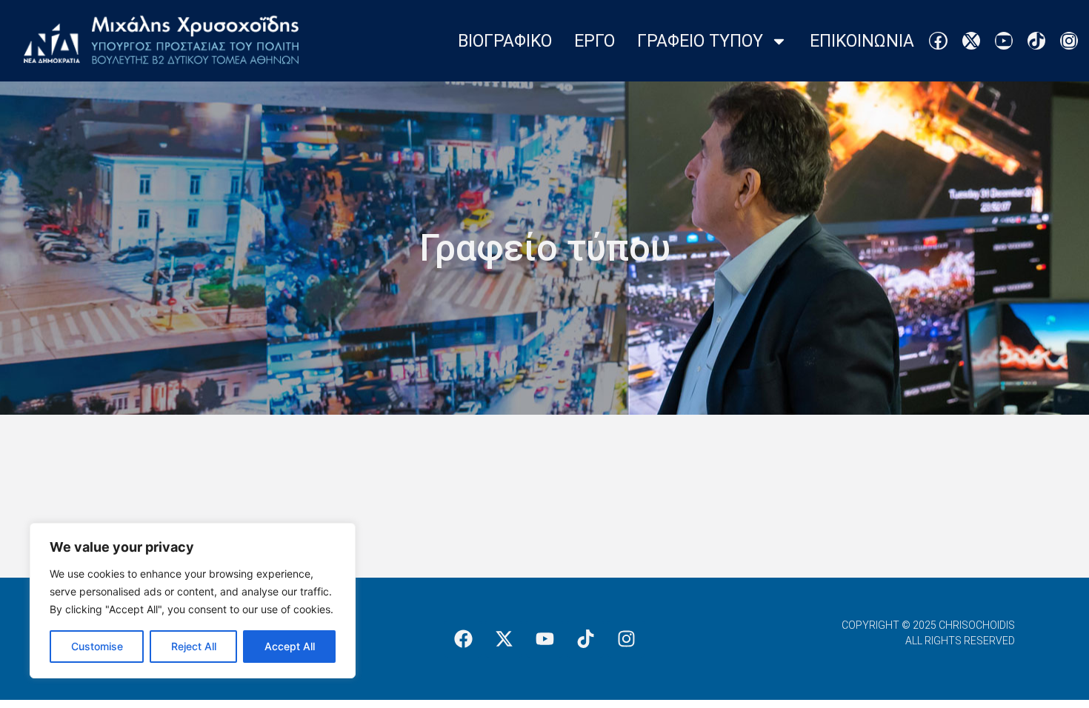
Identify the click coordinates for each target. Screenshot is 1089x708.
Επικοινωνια (862, 41)
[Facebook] (938, 41)
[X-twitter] (971, 41)
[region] (193, 600)
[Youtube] (1004, 41)
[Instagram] (1069, 41)
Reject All (193, 646)
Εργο (594, 41)
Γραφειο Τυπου (700, 41)
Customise (97, 646)
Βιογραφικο (505, 41)
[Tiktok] (1036, 41)
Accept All (289, 646)
